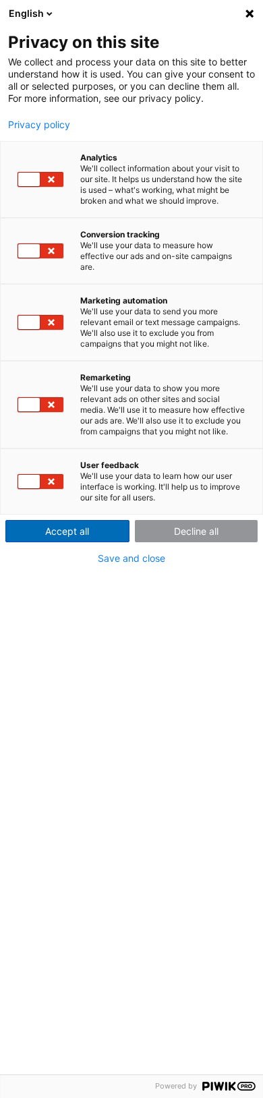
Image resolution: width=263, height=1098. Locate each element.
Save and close (131, 558)
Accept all (67, 531)
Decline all (196, 531)
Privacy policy (39, 124)
